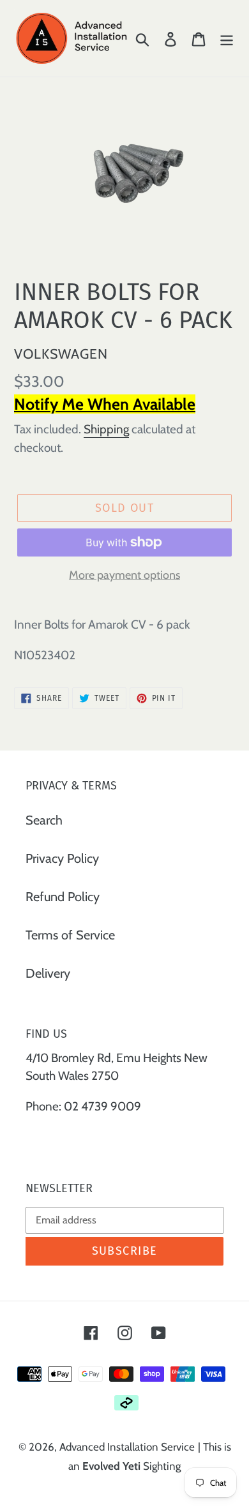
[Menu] (227, 38)
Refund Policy (63, 896)
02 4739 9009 (102, 1106)
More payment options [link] (124, 575)
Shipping (106, 429)
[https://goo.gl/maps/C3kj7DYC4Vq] (27, 1137)
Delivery (48, 973)
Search (44, 820)
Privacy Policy (62, 858)
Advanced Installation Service (127, 1446)
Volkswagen (61, 353)
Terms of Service (70, 935)
